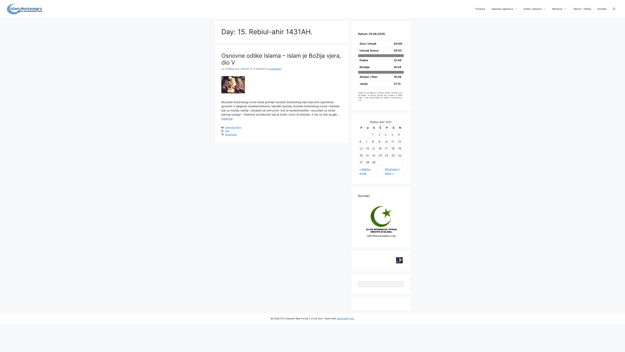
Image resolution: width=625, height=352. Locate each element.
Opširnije (227, 118)
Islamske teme (233, 127)
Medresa (557, 8)
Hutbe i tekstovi (533, 8)
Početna (480, 8)
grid (227, 131)
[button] (614, 9)
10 (386, 141)
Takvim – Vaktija (582, 8)
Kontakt (602, 8)
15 (373, 148)
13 (361, 148)
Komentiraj (230, 134)
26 (400, 155)
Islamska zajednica (502, 8)
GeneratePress (345, 318)
